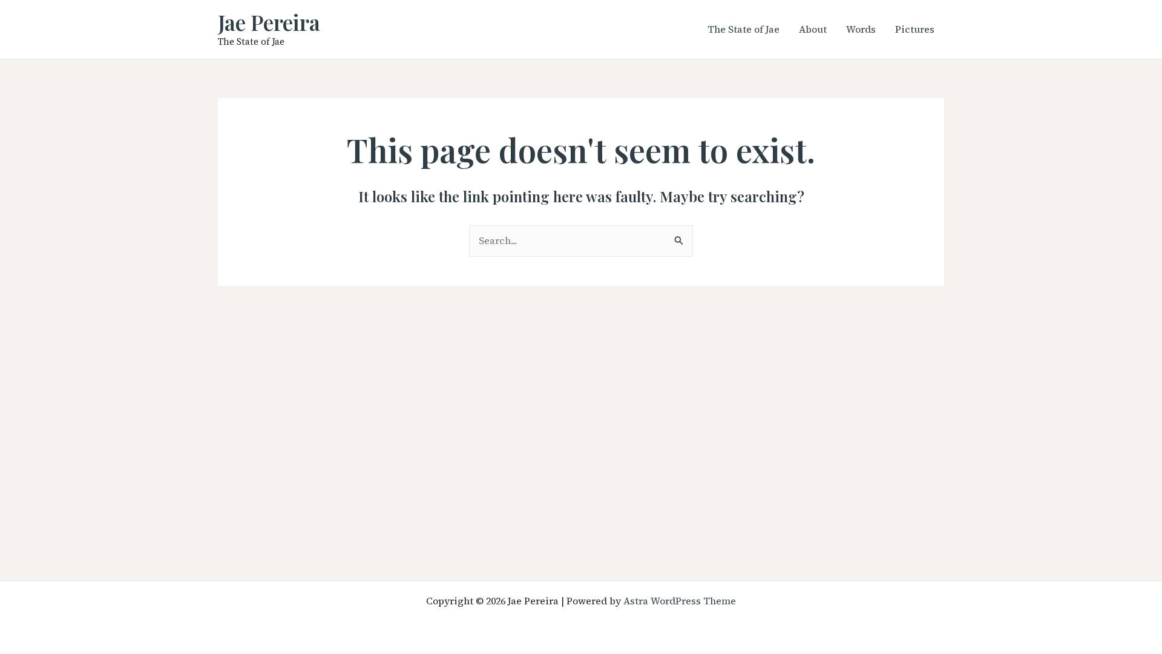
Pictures (914, 29)
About (813, 29)
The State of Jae (743, 29)
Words (861, 29)
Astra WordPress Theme (679, 600)
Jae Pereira (269, 22)
